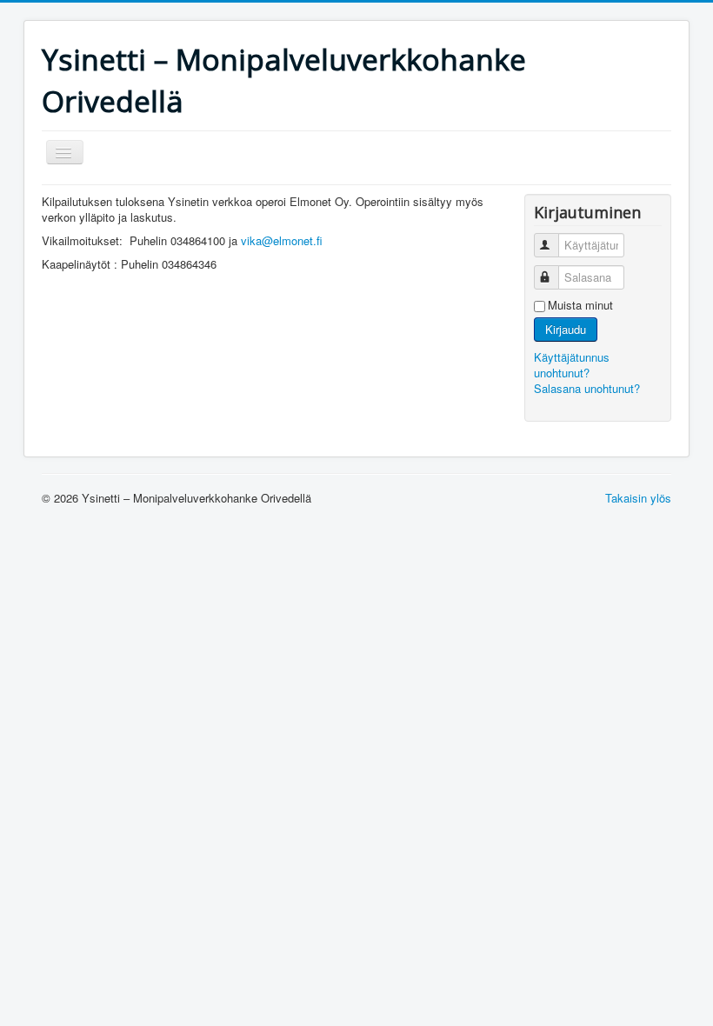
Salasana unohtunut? (587, 388)
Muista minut (580, 305)
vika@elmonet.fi (282, 240)
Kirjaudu (565, 329)
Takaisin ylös (638, 498)
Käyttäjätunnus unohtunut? (572, 365)
